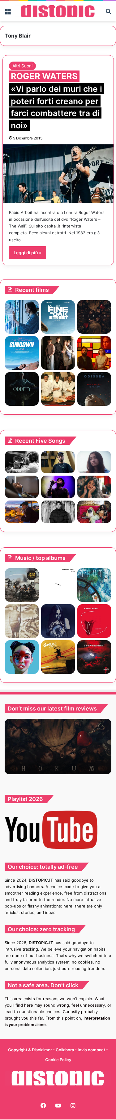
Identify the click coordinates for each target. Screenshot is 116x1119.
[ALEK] (94, 462)
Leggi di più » (27, 252)
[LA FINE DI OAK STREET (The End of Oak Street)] (58, 317)
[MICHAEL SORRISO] (58, 512)
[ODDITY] (22, 389)
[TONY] (58, 389)
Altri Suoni (22, 65)
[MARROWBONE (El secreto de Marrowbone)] (58, 353)
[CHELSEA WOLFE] (58, 621)
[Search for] (108, 13)
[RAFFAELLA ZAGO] (94, 487)
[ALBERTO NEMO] (58, 585)
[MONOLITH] (22, 317)
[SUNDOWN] (22, 353)
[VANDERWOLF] (94, 512)
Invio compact (92, 1049)
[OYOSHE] (58, 462)
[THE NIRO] (58, 487)
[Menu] (8, 13)
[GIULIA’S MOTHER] (94, 585)
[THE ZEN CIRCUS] (22, 585)
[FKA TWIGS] (22, 657)
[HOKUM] (94, 317)
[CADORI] (22, 621)
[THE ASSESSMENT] (94, 353)
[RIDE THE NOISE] (22, 462)
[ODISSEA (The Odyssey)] (94, 389)
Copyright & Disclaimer (30, 1049)
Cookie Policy (58, 1059)
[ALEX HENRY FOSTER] (22, 512)
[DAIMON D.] (94, 657)
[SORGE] (58, 657)
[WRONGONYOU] (22, 487)
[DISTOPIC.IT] (58, 11)
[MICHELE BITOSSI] (94, 621)
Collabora (65, 1049)
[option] (58, 746)
